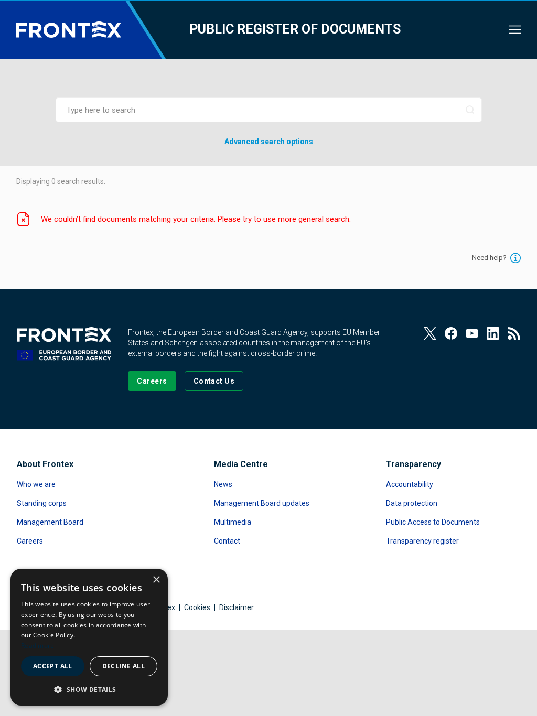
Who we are (36, 484)
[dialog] (89, 637)
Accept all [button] (52, 665)
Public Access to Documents (433, 522)
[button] (89, 689)
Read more (38, 645)
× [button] (156, 580)
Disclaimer (236, 607)
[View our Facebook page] (451, 333)
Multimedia (232, 522)
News (223, 484)
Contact (227, 541)
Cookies (197, 607)
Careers (30, 541)
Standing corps (42, 503)
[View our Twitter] (430, 333)
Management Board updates (261, 503)
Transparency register (422, 541)
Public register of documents (295, 29)
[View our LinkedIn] (493, 333)
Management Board (50, 522)
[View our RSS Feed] (514, 333)
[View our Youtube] (472, 333)
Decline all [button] (123, 665)
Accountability (409, 484)
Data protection (411, 503)
